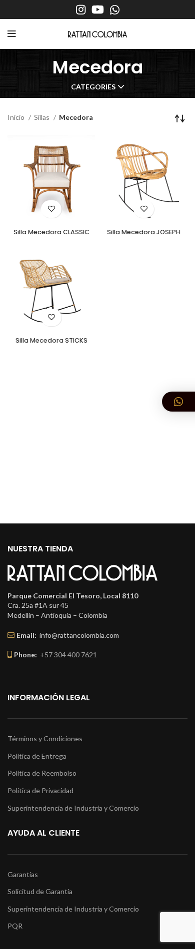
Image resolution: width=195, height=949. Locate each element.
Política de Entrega (37, 756)
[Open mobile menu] (11, 34)
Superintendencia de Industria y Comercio (73, 808)
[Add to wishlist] (51, 209)
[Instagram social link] (80, 9)
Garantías (23, 874)
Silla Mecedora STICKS (52, 340)
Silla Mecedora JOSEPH (143, 232)
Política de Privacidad (41, 790)
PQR (15, 926)
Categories (93, 86)
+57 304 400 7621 (68, 654)
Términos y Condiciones (45, 738)
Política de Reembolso (42, 773)
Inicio (17, 117)
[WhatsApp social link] (114, 9)
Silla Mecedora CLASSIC (52, 232)
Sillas (42, 117)
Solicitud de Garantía (40, 891)
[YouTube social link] (97, 9)
